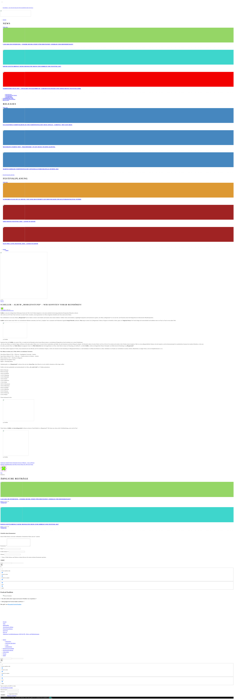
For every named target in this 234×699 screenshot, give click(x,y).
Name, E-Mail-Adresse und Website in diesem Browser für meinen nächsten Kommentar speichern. (24, 557)
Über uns (5, 632)
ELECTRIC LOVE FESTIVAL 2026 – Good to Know (20, 243)
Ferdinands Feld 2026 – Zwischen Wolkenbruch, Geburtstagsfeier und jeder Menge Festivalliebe (42, 88)
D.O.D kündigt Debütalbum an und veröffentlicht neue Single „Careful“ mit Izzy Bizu (37, 124)
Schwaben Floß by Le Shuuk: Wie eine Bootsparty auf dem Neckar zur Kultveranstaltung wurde (42, 199)
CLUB (6, 645)
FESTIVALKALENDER (9, 99)
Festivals (8, 94)
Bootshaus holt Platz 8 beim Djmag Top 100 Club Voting (20, 464)
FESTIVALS (8, 641)
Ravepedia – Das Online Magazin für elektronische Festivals (18, 7)
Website (2, 554)
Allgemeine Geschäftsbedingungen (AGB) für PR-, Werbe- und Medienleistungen (21, 634)
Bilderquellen (6, 625)
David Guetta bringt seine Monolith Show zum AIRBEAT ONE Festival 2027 (32, 66)
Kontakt (4, 621)
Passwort (3, 691)
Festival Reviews (11, 95)
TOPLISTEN (6, 652)
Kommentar (3, 545)
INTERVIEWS (8, 646)
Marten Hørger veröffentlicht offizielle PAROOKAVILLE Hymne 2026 (30, 169)
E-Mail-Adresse (4, 551)
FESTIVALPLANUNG (9, 174)
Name (2, 548)
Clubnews (8, 96)
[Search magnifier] (1, 565)
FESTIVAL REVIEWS (10, 643)
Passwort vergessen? (11, 695)
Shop (6, 250)
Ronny (1, 501)
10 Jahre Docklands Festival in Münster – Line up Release (21, 462)
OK (50, 697)
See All (5, 27)
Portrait (4, 653)
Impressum (5, 630)
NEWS (4, 19)
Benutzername (4, 689)
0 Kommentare (4, 528)
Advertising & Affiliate (8, 627)
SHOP (4, 249)
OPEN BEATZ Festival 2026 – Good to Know (19, 221)
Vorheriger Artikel (4, 462)
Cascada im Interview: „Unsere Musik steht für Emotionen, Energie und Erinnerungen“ (38, 44)
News (13, 310)
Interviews (2, 502)
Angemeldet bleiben (13, 693)
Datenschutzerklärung (8, 628)
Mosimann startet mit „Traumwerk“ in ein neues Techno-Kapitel (29, 147)
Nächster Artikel (4, 464)
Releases (6, 100)
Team (4, 623)
